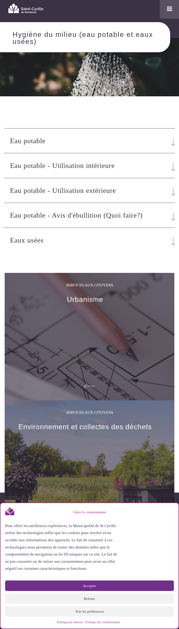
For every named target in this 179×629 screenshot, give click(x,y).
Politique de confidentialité (102, 622)
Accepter (89, 586)
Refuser (89, 599)
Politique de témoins (70, 622)
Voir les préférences (89, 611)
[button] (171, 512)
